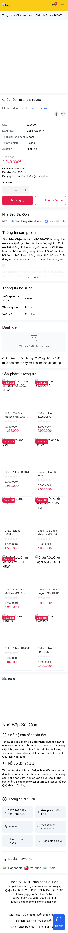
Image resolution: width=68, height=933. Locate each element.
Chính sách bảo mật (23, 926)
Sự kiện (20, 920)
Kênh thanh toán (47, 926)
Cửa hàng (29, 914)
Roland (29, 307)
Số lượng (7, 182)
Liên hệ (31, 920)
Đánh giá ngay (38, 107)
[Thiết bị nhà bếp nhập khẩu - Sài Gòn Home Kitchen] (15, 5)
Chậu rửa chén (35, 130)
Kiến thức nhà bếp (48, 914)
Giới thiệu (15, 914)
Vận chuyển (45, 920)
